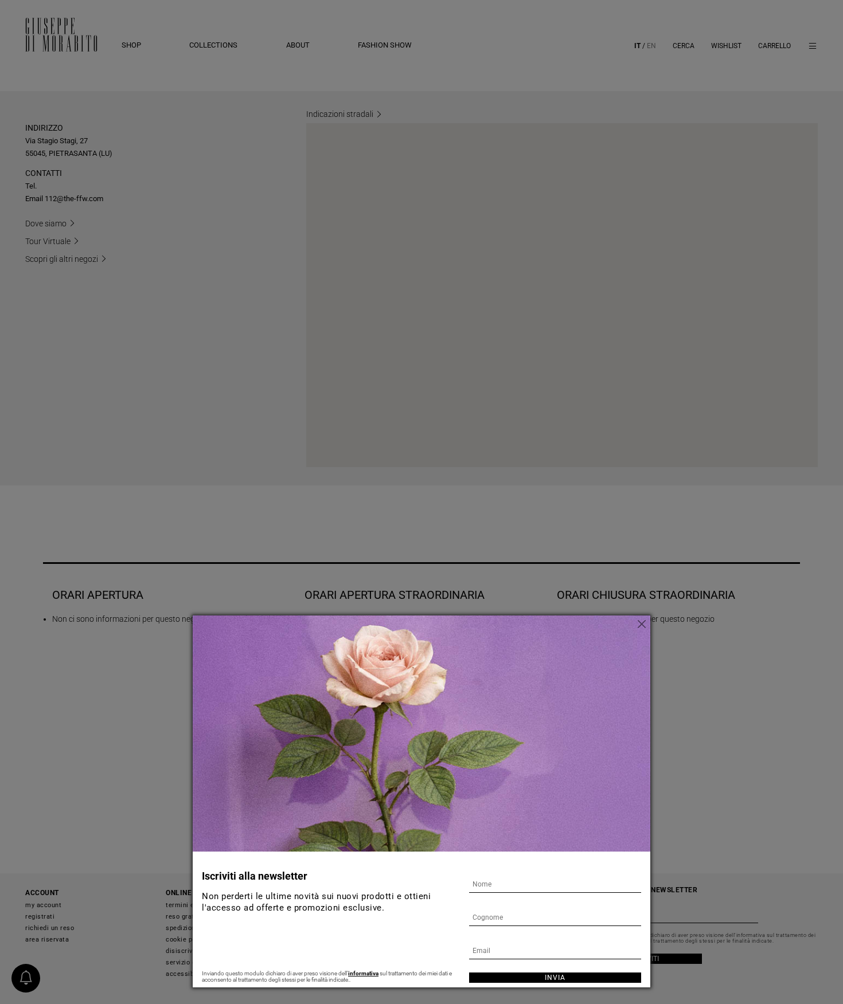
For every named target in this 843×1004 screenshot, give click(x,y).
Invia (555, 978)
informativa (363, 973)
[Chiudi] (641, 624)
